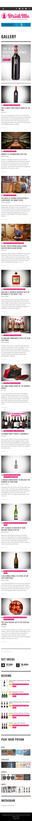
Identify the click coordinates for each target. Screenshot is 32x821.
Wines (18, 105)
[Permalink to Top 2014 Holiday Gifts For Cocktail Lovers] (16, 606)
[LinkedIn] (22, 8)
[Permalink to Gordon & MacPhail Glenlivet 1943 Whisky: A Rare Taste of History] (8, 777)
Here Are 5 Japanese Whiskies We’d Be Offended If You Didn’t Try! (15, 293)
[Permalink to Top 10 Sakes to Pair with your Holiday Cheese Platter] (16, 512)
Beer (3, 747)
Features (19, 715)
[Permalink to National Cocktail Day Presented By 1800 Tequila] (8, 765)
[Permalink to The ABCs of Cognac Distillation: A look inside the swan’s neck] (16, 184)
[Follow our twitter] (3, 665)
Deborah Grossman (5, 202)
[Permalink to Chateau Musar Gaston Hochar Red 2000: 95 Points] (4, 683)
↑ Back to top (16, 818)
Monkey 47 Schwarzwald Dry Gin (14, 154)
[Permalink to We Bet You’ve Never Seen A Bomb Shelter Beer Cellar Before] (16, 232)
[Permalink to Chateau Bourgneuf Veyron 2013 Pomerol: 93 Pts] (4, 704)
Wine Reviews (25, 684)
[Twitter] (25, 8)
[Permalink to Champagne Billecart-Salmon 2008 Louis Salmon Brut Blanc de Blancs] (19, 789)
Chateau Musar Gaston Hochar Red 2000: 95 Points (19, 681)
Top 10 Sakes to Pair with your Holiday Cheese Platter (13, 529)
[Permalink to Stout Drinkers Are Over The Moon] (19, 752)
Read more (3, 127)
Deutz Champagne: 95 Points (16, 692)
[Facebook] (16, 8)
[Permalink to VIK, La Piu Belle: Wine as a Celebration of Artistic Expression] (26, 789)
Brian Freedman (4, 156)
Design (5, 383)
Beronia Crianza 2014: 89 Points (17, 723)
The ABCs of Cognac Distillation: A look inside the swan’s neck (14, 199)
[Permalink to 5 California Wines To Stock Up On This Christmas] (16, 560)
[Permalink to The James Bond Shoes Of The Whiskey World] (16, 372)
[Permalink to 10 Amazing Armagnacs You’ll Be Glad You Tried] (16, 324)
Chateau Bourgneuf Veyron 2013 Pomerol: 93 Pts (19, 702)
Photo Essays (7, 151)
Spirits (14, 151)
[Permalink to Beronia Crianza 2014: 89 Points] (4, 725)
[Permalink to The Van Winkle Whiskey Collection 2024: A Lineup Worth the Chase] (19, 777)
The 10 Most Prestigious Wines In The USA (15, 109)
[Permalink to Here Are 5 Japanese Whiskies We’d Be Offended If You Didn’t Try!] (16, 278)
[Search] (3, 8)
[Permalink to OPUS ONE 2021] (8, 789)
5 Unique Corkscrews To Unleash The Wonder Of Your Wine (15, 480)
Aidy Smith (3, 112)
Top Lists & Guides (9, 476)
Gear (14, 383)
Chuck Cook (4, 250)
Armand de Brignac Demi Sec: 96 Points (19, 713)
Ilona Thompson (5, 342)
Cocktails (6, 617)
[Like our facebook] (18, 665)
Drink (5, 243)
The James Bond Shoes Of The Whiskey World (15, 387)
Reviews (19, 684)
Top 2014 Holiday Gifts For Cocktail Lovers (15, 623)
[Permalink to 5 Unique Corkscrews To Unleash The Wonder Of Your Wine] (16, 464)
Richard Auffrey (5, 532)
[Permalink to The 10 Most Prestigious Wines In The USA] (16, 94)
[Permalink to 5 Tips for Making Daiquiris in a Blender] (26, 765)
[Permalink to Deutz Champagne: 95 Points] (4, 694)
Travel (18, 243)
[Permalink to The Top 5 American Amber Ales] (8, 752)
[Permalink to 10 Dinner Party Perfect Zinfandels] (16, 420)
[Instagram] (19, 8)
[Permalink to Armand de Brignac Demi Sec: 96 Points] (4, 715)
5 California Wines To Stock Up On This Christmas (14, 577)
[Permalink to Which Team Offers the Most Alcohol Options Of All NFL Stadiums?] (26, 752)
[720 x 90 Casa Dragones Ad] (16, 24)
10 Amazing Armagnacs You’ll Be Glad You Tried (15, 339)
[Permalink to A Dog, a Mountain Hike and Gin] (26, 777)
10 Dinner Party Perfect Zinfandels (14, 433)
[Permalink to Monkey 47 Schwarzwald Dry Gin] (16, 140)
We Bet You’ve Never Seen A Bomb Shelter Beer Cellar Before (14, 247)
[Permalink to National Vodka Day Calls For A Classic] (19, 765)
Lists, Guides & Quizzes (10, 105)
